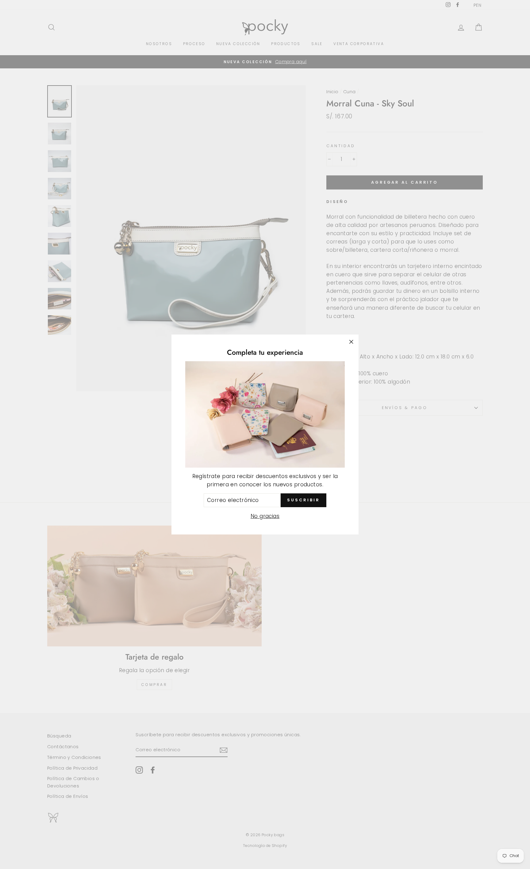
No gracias (265, 516)
